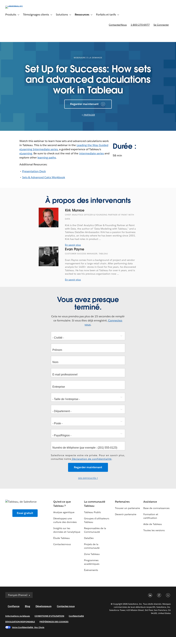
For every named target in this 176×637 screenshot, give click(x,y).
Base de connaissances (156, 508)
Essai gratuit (25, 513)
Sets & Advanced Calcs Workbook (43, 177)
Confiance (13, 606)
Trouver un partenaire (127, 508)
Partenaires (122, 501)
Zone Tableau (92, 554)
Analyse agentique (63, 512)
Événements (91, 570)
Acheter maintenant (153, 34)
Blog (27, 606)
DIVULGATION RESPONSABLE (20, 621)
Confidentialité (76, 615)
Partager (89, 114)
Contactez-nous (118, 24)
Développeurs (43, 606)
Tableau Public (92, 512)
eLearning (25, 153)
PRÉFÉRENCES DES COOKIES (54, 621)
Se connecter (161, 24)
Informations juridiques (17, 615)
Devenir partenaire (125, 514)
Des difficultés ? (88, 478)
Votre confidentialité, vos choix (28, 627)
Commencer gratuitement (111, 34)
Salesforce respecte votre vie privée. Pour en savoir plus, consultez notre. (88, 457)
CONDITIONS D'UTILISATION (49, 615)
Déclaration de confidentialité (91, 458)
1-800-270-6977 (140, 24)
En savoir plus (73, 244)
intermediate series (91, 153)
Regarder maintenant (84, 104)
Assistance (150, 501)
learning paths (46, 157)
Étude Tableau (61, 538)
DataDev (89, 538)
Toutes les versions (154, 530)
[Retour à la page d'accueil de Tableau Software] (18, 5)
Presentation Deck (34, 171)
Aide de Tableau (152, 524)
